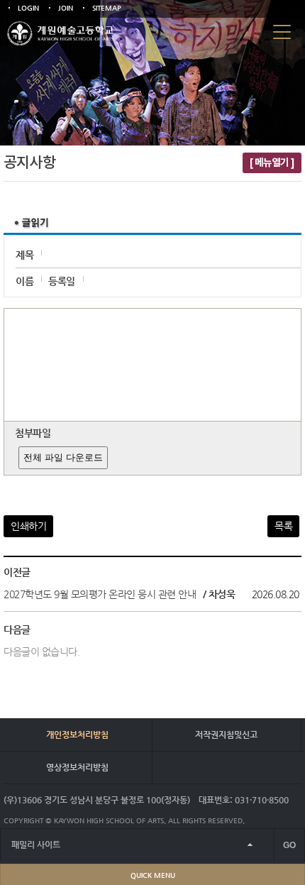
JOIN (65, 8)
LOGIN (28, 8)
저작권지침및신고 (226, 735)
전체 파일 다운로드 (63, 457)
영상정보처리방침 (77, 767)
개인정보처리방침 (77, 735)
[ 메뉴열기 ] (272, 163)
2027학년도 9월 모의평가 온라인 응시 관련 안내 (100, 594)
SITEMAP (106, 8)
